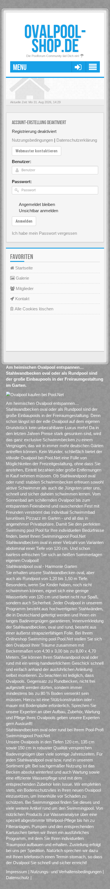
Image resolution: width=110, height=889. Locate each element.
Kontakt (21, 298)
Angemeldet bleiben (37, 204)
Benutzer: (21, 161)
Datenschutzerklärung (76, 140)
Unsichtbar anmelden (38, 210)
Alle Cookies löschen (33, 308)
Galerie (22, 278)
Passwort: (22, 181)
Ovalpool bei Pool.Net (40, 457)
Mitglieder (24, 288)
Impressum (16, 871)
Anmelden (24, 221)
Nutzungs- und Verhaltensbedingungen (66, 871)
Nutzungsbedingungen (32, 140)
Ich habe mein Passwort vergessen (44, 233)
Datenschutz (17, 877)
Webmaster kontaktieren (37, 151)
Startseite (23, 267)
